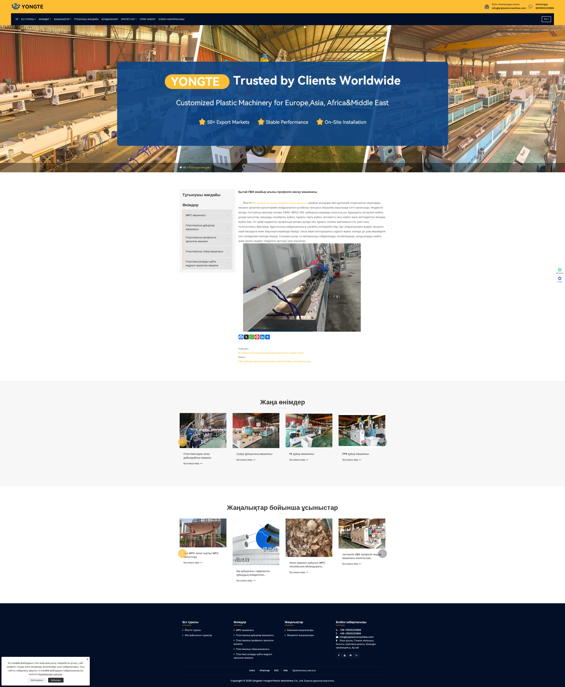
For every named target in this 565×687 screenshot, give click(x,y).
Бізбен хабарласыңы (171, 19)
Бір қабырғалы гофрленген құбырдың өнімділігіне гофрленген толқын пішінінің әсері (360, 573)
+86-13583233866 (350, 630)
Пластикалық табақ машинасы (204, 251)
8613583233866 (545, 8)
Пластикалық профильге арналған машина (201, 239)
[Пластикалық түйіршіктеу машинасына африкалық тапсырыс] (256, 536)
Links (252, 670)
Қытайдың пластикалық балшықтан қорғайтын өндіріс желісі (271, 353)
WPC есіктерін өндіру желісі (200, 454)
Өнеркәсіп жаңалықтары (300, 635)
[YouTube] (345, 655)
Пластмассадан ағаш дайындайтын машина (303, 455)
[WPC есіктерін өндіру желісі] (203, 430)
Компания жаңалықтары (300, 630)
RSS (276, 670)
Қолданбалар (110, 19)
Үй (16, 19)
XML (285, 670)
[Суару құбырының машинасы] (362, 430)
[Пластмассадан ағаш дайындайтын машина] (309, 430)
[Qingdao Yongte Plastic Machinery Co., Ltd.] (27, 6)
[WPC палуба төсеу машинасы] (256, 430)
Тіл (545, 19)
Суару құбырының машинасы (360, 454)
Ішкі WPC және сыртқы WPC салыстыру (307, 555)
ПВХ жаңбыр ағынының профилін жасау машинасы (280, 203)
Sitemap (265, 670)
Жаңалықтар (61, 19)
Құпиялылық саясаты (304, 670)
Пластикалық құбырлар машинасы (200, 227)
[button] (182, 442)
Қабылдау (56, 680)
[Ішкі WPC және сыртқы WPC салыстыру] (309, 533)
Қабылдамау (37, 680)
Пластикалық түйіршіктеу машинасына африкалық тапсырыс (251, 561)
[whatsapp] (356, 655)
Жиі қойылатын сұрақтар (198, 635)
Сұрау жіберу (148, 19)
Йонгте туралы (193, 630)
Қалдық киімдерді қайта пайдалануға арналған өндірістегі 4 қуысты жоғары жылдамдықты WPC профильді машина (202, 561)
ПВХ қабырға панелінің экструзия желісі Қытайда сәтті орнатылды (274, 361)
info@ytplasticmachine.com (509, 8)
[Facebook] (339, 655)
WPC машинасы (196, 215)
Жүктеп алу (128, 19)
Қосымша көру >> (193, 459)
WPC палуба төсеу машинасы (255, 454)
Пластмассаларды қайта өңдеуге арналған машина (202, 263)
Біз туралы (27, 19)
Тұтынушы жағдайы (86, 19)
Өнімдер (44, 19)
